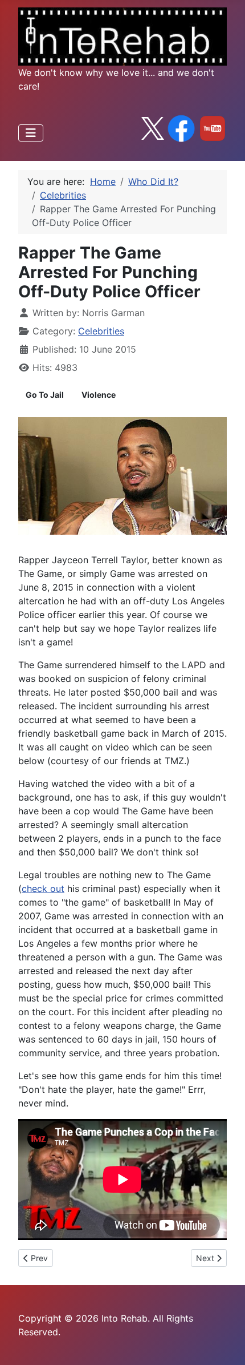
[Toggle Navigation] (30, 133)
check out (43, 888)
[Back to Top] (225, 1344)
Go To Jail (45, 394)
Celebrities (101, 331)
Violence (98, 394)
